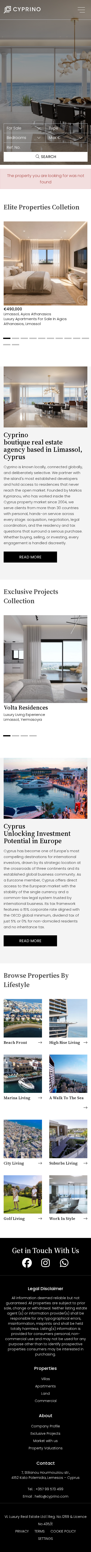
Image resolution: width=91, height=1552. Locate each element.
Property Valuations (46, 1448)
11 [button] (5, 346)
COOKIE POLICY (63, 1531)
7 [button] (58, 340)
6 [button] (49, 340)
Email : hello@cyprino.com (45, 1496)
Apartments (45, 1386)
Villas (45, 1378)
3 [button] (23, 340)
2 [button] (14, 340)
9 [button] (75, 340)
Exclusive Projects (45, 1433)
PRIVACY (22, 1531)
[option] (45, 279)
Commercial (46, 1400)
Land (45, 1393)
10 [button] (84, 340)
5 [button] (40, 340)
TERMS (39, 1531)
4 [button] (31, 340)
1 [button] (5, 340)
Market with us (45, 1440)
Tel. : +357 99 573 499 (45, 1489)
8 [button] (66, 340)
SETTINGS (45, 1538)
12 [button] (14, 346)
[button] (25, 128)
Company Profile (45, 1426)
